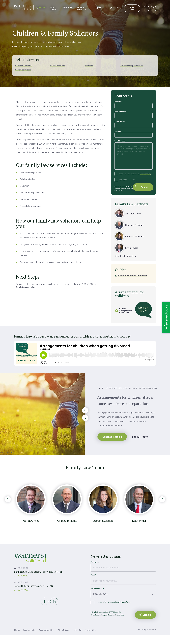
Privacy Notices (63, 630)
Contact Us (114, 7)
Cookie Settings (90, 630)
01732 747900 (21, 590)
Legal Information (29, 630)
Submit (144, 187)
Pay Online (132, 8)
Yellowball (152, 630)
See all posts (140, 436)
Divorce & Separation (23, 66)
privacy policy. (145, 174)
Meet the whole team (124, 256)
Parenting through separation (132, 275)
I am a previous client (127, 180)
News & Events (80, 8)
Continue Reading (112, 436)
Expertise (41, 7)
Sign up (147, 614)
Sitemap (17, 630)
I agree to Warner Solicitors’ (135, 174)
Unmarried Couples (23, 70)
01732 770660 (21, 575)
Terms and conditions (46, 630)
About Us (67, 7)
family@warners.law (25, 287)
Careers (99, 7)
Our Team (53, 8)
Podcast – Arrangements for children (125, 311)
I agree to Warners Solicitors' (114, 602)
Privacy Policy (125, 602)
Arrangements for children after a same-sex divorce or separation (125, 400)
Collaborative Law (57, 66)
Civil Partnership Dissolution (131, 66)
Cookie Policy (77, 630)
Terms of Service (114, 615)
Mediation (89, 66)
